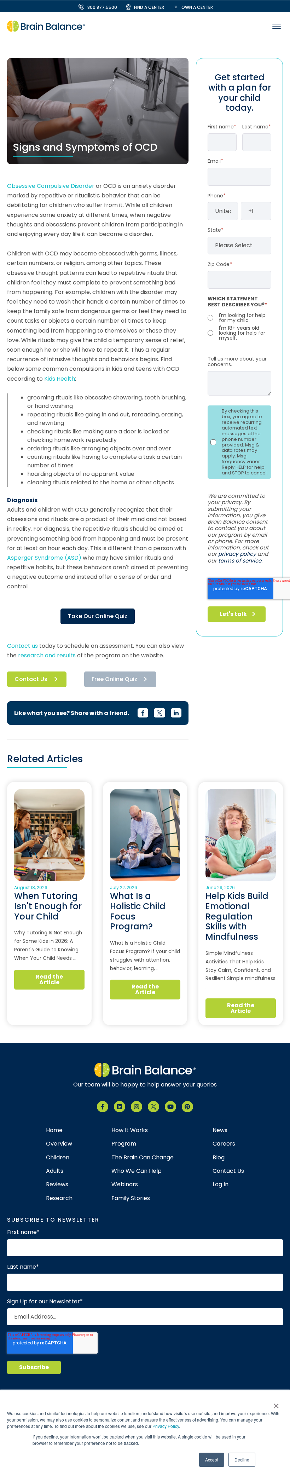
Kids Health (59, 379)
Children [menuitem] (57, 1157)
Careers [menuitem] (224, 1144)
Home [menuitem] (54, 1130)
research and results (47, 655)
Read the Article (49, 979)
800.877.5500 (102, 7)
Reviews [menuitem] (57, 1184)
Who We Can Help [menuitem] (136, 1171)
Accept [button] (211, 1460)
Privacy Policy (165, 1426)
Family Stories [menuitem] (130, 1198)
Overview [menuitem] (59, 1144)
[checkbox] (239, 326)
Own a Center (197, 7)
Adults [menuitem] (54, 1171)
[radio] (239, 317)
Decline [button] (241, 1460)
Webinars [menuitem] (124, 1184)
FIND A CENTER (149, 7)
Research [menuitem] (59, 1198)
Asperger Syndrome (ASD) (44, 558)
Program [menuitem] (123, 1144)
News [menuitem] (220, 1130)
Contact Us (31, 679)
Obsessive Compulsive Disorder (50, 186)
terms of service (239, 560)
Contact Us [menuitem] (228, 1171)
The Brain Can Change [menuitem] (142, 1157)
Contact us (22, 646)
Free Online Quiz (114, 679)
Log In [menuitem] (220, 1184)
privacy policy (237, 554)
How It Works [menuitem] (129, 1130)
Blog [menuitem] (219, 1157)
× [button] (276, 1403)
